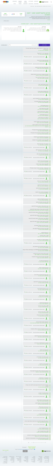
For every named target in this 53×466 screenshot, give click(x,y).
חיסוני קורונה (19, 460)
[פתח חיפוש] (51, 2)
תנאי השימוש (27, 449)
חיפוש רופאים (36, 1)
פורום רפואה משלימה (33, 461)
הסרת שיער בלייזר (5, 460)
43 (28, 442)
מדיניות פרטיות (39, 460)
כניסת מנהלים (6, 20)
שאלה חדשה (44, 45)
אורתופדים (12, 457)
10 (33, 442)
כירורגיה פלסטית (11, 456)
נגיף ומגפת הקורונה (40, 457)
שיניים (20, 461)
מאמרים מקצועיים (25, 2)
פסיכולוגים (12, 458)
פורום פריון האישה (26, 459)
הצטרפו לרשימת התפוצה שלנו (32, 447)
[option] (38, 33)
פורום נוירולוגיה (18, 458)
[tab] (36, 49)
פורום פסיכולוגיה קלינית (33, 457)
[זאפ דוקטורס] (43, 2)
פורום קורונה (19, 459)
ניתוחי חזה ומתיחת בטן (26, 457)
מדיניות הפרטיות (21, 449)
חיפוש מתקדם (4, 44)
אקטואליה (20, 3)
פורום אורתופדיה (40, 461)
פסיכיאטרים (12, 459)
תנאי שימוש (40, 459)
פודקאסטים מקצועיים (20, 2)
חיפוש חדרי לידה (31, 1)
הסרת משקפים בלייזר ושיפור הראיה (26, 461)
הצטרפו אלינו (40, 458)
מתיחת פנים (5, 456)
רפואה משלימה (15, 1)
